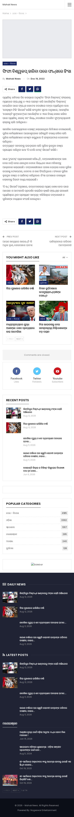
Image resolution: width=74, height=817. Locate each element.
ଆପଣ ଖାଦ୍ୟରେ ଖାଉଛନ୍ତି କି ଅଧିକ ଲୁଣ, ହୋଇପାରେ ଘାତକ (18, 243)
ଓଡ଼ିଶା (9, 282)
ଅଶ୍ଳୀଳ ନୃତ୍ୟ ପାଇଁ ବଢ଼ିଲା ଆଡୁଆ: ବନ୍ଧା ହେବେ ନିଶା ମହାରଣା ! (42, 733)
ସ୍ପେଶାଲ (10, 527)
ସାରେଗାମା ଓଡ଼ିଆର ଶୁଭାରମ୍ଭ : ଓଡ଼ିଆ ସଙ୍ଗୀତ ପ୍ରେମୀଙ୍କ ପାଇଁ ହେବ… (40, 748)
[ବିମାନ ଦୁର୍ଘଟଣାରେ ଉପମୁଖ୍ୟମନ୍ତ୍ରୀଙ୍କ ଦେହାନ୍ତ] (53, 275)
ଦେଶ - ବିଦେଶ (9, 63)
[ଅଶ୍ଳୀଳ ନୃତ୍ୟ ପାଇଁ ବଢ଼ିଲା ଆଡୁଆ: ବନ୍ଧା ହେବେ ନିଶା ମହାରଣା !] (10, 736)
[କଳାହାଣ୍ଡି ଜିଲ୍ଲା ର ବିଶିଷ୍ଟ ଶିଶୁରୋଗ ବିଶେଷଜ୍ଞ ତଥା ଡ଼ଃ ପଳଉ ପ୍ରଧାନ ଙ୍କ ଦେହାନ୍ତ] (13, 471)
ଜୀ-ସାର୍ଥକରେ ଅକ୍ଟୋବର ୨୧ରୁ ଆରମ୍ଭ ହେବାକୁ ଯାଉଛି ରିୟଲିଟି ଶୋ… (43, 778)
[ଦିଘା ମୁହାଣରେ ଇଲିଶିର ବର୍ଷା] (20, 275)
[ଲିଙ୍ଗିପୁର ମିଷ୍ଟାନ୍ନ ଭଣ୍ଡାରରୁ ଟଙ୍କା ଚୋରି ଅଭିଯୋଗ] (13, 413)
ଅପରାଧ (9, 541)
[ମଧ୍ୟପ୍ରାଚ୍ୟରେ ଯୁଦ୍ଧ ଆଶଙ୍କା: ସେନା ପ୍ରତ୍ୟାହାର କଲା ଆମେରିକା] (20, 311)
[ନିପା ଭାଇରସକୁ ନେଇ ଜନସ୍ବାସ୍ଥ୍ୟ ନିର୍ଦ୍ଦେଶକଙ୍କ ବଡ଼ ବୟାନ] (53, 311)
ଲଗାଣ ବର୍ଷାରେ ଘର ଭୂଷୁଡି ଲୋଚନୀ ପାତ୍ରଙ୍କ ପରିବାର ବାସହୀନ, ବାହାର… (43, 455)
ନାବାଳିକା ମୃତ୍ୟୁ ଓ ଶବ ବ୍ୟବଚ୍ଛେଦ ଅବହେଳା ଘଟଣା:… (42, 440)
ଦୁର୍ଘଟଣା (43, 282)
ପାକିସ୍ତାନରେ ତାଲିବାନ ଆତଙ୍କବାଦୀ (60, 243)
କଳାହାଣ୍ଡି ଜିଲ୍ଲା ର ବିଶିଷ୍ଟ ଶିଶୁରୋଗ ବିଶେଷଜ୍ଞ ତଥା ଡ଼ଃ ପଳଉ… (43, 469)
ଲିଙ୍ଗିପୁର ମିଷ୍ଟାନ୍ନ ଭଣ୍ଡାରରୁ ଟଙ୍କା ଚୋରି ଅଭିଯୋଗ (42, 410)
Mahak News (10, 4)
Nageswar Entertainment (43, 810)
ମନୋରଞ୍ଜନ (11, 534)
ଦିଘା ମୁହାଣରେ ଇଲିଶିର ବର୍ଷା (35, 423)
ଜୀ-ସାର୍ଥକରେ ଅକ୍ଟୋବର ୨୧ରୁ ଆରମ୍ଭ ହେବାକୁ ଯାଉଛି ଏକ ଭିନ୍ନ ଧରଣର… (45, 763)
